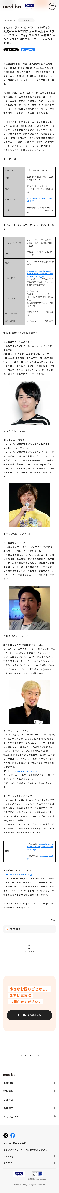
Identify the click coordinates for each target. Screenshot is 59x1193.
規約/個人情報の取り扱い (16, 1143)
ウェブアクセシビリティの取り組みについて (25, 1149)
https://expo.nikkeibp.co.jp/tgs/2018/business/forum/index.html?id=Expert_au (40, 274)
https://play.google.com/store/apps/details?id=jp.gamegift (40, 847)
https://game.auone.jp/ (23, 771)
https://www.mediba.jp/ (20, 874)
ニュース (8, 1099)
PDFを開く (15, 929)
